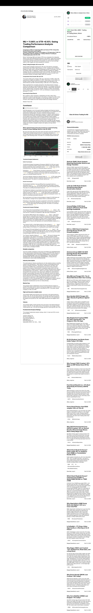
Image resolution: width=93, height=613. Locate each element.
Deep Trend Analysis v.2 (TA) (39, 68)
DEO (69, 567)
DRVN (69, 588)
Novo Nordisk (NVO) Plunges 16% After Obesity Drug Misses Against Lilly (78, 297)
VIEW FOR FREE (79, 56)
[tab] (69, 89)
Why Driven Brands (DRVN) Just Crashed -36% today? (77, 575)
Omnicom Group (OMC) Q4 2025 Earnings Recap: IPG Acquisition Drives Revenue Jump (77, 253)
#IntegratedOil (75, 178)
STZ (72, 464)
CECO (69, 442)
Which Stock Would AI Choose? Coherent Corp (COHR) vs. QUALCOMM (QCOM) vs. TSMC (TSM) (77, 478)
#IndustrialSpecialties (77, 442)
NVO (69, 310)
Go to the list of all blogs (27, 11)
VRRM (69, 607)
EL (75, 464)
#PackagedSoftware (76, 332)
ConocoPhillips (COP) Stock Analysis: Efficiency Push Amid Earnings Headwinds (77, 207)
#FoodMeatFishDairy (72, 468)
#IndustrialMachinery (76, 377)
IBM (68, 288)
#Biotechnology (76, 419)
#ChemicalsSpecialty (76, 198)
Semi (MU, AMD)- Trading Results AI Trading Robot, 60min (76, 31)
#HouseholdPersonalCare (74, 466)
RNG (69, 332)
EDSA (69, 419)
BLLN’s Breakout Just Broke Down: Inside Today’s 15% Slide (78, 340)
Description (70, 69)
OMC (69, 268)
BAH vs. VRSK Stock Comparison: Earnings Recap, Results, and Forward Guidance (78, 230)
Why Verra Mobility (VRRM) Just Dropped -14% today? (77, 596)
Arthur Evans (70, 247)
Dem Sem (69, 181)
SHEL (69, 178)
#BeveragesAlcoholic (77, 567)
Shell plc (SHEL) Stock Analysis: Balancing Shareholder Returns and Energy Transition (78, 163)
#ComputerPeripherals (77, 518)
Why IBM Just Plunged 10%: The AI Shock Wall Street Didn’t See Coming (79, 276)
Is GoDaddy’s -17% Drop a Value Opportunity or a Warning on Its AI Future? (78, 528)
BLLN (69, 355)
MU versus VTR (40, 64)
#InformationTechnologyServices (79, 288)
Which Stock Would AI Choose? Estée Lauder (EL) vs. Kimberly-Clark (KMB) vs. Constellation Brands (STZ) (77, 452)
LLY (72, 310)
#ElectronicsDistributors (78, 399)
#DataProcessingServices (82, 244)
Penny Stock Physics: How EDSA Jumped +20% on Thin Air (77, 407)
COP (69, 221)
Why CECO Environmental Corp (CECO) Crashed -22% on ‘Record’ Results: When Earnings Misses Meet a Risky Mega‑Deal (78, 429)
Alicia (68, 358)
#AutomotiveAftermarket (78, 588)
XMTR (69, 399)
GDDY (69, 540)
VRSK (72, 244)
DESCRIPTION (70, 39)
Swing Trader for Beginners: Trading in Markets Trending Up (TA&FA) (41, 70)
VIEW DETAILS (86, 39)
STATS (78, 39)
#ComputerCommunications (79, 540)
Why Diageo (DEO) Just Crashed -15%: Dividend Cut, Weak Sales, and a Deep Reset (78, 549)
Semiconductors (75, 135)
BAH (69, 244)
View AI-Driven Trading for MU (78, 114)
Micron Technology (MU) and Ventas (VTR (41, 49)
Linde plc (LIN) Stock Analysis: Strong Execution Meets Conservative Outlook (77, 187)
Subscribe (78, 73)
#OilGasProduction (76, 221)
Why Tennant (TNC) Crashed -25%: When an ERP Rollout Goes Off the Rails (78, 365)
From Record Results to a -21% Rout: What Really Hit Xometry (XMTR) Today (78, 386)
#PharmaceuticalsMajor (80, 310)
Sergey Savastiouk (71, 291)
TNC (69, 377)
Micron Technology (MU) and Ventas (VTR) (33, 57)
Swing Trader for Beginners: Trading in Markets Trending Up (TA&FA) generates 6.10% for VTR (39, 54)
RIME (69, 518)
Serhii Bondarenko (31, 16)
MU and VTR (45, 66)
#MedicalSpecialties (76, 355)
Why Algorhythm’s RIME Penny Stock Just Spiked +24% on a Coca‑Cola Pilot (77, 505)
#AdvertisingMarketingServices (79, 268)
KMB (69, 464)
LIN (68, 198)
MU (31, 101)
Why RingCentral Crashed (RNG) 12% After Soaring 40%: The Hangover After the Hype (77, 319)
